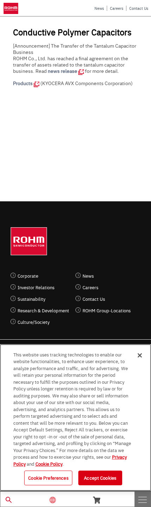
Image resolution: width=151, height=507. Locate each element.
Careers (116, 8)
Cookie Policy (49, 463)
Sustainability (31, 299)
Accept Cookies (100, 477)
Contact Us (138, 8)
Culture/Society (34, 322)
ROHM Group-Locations (107, 310)
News (99, 8)
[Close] (139, 355)
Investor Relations (36, 287)
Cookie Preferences (48, 477)
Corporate (28, 276)
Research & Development (43, 310)
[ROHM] (12, 8)
